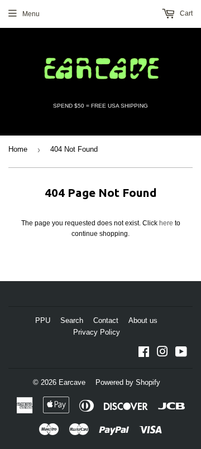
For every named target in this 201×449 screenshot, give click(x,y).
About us (142, 320)
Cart (185, 13)
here (166, 223)
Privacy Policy (96, 332)
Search (71, 320)
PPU (42, 320)
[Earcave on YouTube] (181, 354)
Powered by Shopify (127, 382)
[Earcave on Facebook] (144, 354)
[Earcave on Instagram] (162, 354)
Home (17, 149)
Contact (105, 320)
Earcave (72, 382)
